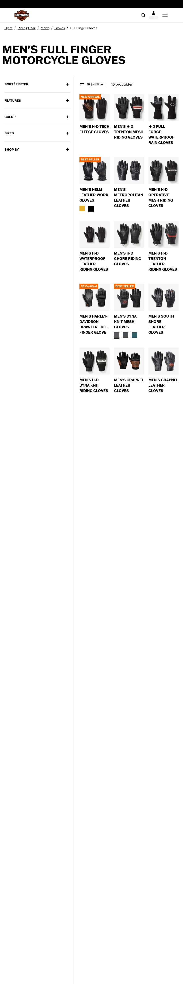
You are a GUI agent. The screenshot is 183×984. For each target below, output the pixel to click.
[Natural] (82, 208)
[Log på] (153, 15)
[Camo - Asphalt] (125, 335)
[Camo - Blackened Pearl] (116, 335)
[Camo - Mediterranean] (134, 335)
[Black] (91, 208)
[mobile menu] (164, 15)
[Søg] (143, 15)
